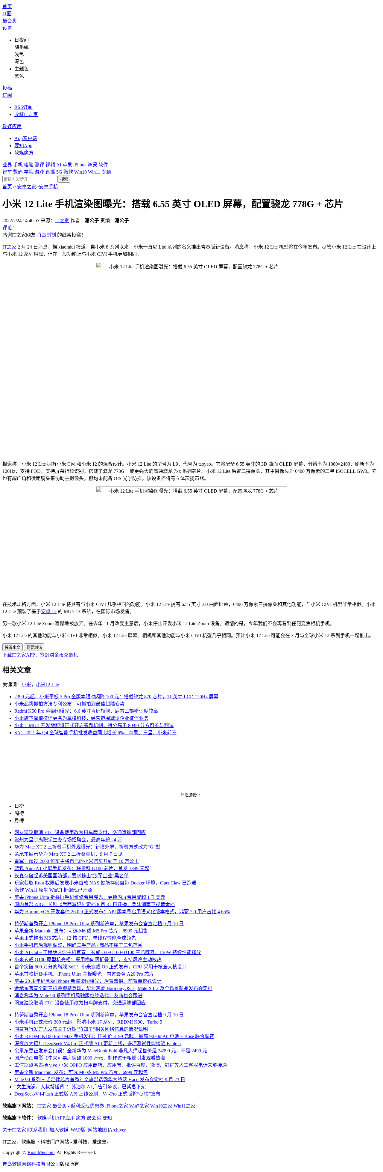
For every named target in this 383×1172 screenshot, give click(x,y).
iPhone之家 (116, 1105)
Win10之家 (161, 1105)
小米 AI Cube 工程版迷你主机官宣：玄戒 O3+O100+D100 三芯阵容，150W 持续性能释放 (107, 952)
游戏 (39, 171)
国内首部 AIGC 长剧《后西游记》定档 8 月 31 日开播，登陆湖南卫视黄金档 (94, 904)
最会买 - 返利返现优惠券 (78, 1105)
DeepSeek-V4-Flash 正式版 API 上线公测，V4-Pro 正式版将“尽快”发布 (87, 1093)
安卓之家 (26, 186)
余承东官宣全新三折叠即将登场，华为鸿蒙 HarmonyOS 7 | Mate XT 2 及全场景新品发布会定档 (113, 988)
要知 (107, 1117)
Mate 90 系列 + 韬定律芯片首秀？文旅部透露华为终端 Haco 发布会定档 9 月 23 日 (99, 1079)
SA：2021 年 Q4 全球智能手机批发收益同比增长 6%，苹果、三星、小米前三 (95, 732)
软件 (103, 164)
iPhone (79, 164)
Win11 (94, 171)
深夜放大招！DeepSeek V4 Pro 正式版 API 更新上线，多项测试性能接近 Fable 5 (97, 1043)
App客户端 (25, 138)
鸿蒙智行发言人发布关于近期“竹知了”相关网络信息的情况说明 (81, 1029)
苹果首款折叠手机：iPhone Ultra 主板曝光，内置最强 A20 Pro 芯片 (84, 974)
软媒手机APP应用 (56, 1117)
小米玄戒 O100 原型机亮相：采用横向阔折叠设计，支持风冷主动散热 (88, 959)
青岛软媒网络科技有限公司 (31, 1164)
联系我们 (37, 1129)
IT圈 (7, 13)
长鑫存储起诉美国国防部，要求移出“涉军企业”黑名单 (71, 875)
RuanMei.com (41, 1152)
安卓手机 (48, 186)
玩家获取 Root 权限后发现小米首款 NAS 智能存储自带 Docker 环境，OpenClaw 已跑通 (105, 882)
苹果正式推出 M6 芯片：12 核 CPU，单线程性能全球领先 (75, 938)
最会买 (9, 20)
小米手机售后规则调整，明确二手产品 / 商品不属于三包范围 (78, 945)
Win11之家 (184, 1105)
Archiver (117, 1129)
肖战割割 (46, 234)
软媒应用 (12, 126)
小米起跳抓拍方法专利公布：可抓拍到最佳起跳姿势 (69, 703)
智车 (7, 171)
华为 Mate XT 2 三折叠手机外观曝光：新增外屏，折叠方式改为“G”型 (87, 846)
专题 (106, 171)
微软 (68, 171)
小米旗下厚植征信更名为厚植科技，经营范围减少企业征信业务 (81, 718)
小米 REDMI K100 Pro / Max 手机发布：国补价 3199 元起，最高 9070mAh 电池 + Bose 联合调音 (114, 1036)
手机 (18, 164)
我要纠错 (34, 647)
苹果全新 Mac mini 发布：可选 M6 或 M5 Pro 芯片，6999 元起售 (81, 930)
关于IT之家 (14, 1129)
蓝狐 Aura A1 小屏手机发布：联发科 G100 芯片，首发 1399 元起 (81, 868)
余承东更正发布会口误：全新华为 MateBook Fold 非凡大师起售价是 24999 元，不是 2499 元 (110, 1050)
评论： (9, 227)
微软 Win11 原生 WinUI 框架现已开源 (53, 890)
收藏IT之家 (26, 114)
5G (59, 171)
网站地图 (97, 1129)
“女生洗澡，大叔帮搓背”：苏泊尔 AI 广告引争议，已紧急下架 (80, 1086)
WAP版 (78, 1129)
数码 (18, 171)
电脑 (29, 164)
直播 (50, 171)
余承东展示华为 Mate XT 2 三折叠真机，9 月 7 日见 (68, 854)
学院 (29, 171)
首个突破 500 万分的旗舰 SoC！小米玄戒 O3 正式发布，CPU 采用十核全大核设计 (100, 966)
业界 (7, 164)
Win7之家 (139, 1105)
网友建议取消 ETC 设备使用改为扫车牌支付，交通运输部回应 (80, 832)
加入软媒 (59, 1129)
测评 (39, 164)
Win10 (80, 171)
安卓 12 (49, 611)
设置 (7, 28)
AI (58, 164)
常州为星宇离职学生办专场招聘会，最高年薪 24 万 (68, 839)
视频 (50, 164)
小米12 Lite (47, 684)
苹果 (67, 164)
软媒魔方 (24, 152)
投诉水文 (12, 647)
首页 (7, 6)
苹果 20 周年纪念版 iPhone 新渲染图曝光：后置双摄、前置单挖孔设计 (88, 981)
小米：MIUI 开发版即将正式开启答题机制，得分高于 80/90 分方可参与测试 (94, 725)
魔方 (81, 1117)
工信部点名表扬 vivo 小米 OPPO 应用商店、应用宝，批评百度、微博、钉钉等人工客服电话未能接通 (120, 1065)
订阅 (7, 95)
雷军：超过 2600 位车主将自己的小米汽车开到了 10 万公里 (76, 861)
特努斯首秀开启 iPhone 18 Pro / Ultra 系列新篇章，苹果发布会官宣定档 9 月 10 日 (99, 923)
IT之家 (62, 220)
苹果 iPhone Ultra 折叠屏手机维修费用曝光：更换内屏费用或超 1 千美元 (89, 897)
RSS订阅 (23, 107)
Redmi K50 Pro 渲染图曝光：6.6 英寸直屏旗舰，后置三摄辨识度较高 (86, 711)
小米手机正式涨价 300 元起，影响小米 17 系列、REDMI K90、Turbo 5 (88, 1021)
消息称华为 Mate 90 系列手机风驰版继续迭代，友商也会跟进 (78, 995)
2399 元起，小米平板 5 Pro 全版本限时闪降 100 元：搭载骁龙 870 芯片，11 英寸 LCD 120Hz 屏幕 (116, 696)
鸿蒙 (92, 164)
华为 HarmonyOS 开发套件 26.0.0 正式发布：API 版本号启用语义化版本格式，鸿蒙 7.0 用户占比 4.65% (122, 911)
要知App (23, 145)
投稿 (7, 88)
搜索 (64, 179)
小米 (26, 684)
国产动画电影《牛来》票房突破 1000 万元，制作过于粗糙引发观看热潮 (89, 1057)
